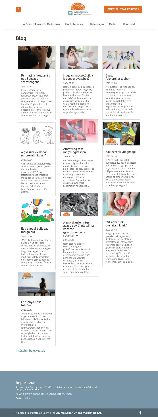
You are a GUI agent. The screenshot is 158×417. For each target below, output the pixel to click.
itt (59, 393)
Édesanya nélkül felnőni (32, 303)
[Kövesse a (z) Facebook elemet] (18, 9)
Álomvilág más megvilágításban (74, 150)
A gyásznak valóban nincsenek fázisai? (34, 153)
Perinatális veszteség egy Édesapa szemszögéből (35, 78)
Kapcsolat (129, 24)
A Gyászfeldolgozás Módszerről (41, 24)
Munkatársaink (74, 24)
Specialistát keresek (123, 9)
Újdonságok (97, 24)
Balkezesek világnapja (121, 152)
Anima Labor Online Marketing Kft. (79, 413)
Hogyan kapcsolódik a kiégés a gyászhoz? (78, 77)
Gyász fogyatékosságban (118, 77)
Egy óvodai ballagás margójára (34, 230)
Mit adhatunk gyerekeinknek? (116, 223)
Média (112, 24)
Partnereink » (23, 398)
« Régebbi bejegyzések (30, 350)
